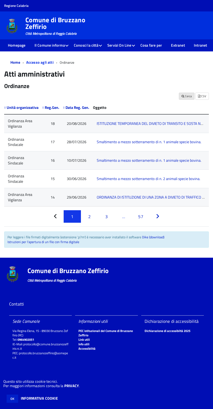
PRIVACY (71, 386)
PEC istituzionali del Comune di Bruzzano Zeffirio (105, 333)
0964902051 (25, 339)
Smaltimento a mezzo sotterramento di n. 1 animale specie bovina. (149, 142)
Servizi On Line (119, 45)
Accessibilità (86, 348)
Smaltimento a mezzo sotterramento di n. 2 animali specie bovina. (148, 179)
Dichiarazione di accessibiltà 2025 (167, 330)
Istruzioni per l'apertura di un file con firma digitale (43, 241)
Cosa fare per (151, 45)
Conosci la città (86, 45)
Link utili (84, 339)
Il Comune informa (50, 45)
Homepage (16, 45)
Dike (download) (153, 237)
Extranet (178, 45)
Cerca (188, 96)
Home (15, 62)
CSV (203, 96)
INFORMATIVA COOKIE (39, 398)
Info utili (83, 344)
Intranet (200, 45)
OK (12, 398)
